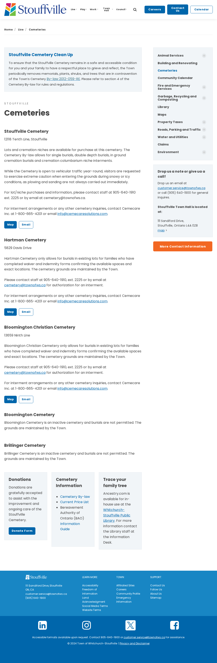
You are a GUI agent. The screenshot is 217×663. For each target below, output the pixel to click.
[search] (135, 9)
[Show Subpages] (204, 56)
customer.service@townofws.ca (181, 188)
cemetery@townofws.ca (25, 285)
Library (163, 107)
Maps (162, 114)
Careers (154, 9)
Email (26, 224)
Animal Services (171, 55)
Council (120, 9)
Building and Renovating (177, 63)
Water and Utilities (173, 137)
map (161, 230)
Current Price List (74, 502)
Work (93, 9)
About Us (156, 593)
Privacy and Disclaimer (135, 643)
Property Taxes (170, 122)
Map (10, 224)
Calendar (201, 9)
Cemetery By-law (75, 496)
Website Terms (91, 610)
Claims (163, 144)
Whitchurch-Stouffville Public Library (116, 515)
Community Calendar (175, 78)
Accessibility (90, 585)
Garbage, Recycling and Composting (177, 98)
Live (73, 9)
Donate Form (22, 531)
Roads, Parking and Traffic (179, 129)
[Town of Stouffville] (35, 9)
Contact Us (178, 9)
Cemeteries (167, 70)
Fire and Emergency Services (174, 87)
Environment (168, 152)
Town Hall (106, 9)
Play (82, 9)
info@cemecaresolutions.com (82, 213)
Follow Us (156, 589)
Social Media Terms (95, 606)
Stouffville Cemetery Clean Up (41, 55)
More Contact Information (183, 246)
